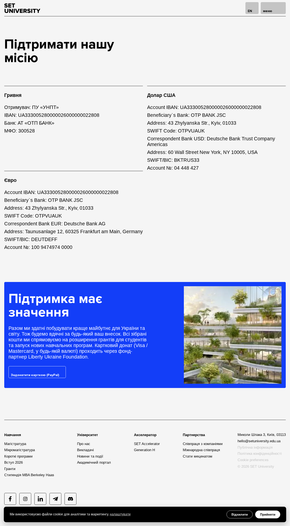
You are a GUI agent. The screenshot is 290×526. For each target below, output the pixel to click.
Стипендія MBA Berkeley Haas (29, 475)
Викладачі (85, 450)
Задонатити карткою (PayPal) (35, 375)
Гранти (9, 469)
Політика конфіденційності (260, 454)
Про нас (83, 444)
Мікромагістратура (19, 450)
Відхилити (239, 514)
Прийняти (267, 514)
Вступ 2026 (13, 462)
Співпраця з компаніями (203, 444)
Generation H (144, 450)
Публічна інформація (255, 447)
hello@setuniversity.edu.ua (259, 441)
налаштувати (120, 514)
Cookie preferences (253, 460)
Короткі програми (18, 456)
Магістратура (15, 444)
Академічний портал (94, 462)
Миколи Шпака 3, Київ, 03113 (262, 435)
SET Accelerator (147, 444)
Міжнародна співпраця (201, 450)
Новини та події (90, 456)
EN (250, 11)
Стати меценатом (197, 456)
